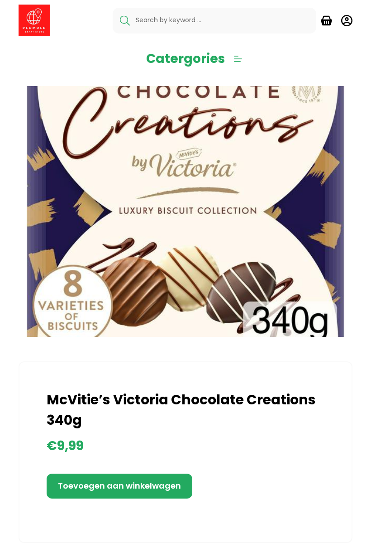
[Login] (346, 20)
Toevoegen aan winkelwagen (119, 485)
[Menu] (238, 59)
